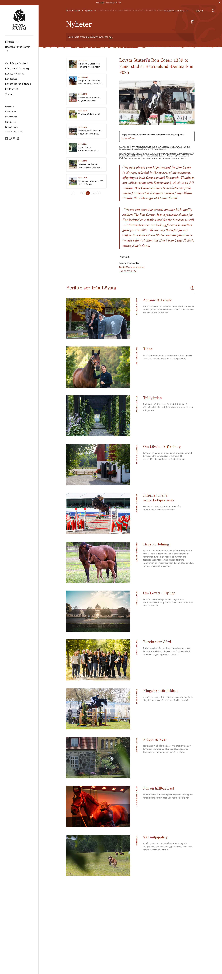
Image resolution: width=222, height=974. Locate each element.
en (201, 11)
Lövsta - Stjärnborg (17, 68)
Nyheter (88, 10)
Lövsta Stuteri (73, 10)
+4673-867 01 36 (128, 271)
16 (98, 193)
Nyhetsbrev (10, 111)
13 (82, 193)
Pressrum (9, 106)
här (110, 37)
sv (197, 11)
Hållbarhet (11, 89)
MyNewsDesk (128, 138)
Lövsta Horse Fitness (18, 83)
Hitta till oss (10, 122)
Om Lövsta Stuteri (16, 63)
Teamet (9, 94)
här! (119, 2)
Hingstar (10, 41)
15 (93, 193)
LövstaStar (11, 78)
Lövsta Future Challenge (175, 11)
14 (88, 193)
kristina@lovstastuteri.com (132, 267)
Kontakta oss (11, 116)
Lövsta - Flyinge (15, 73)
